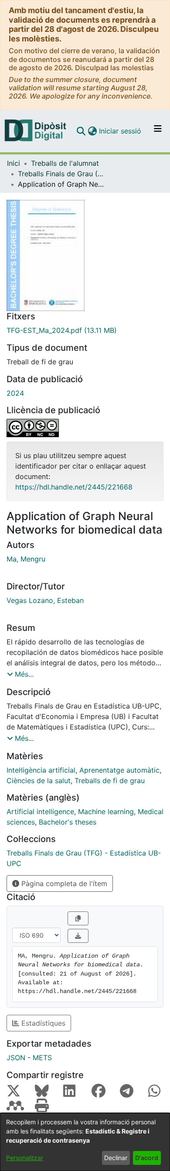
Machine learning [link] (106, 811)
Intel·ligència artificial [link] (41, 770)
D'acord (146, 1157)
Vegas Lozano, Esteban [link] (45, 600)
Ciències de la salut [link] (39, 780)
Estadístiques (42, 1023)
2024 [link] (15, 393)
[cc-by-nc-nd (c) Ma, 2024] (85, 428)
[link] (85, 330)
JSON (16, 1057)
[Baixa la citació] (78, 936)
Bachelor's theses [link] (67, 822)
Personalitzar (24, 1157)
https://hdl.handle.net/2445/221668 (74, 487)
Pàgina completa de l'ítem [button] (63, 883)
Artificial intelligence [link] (40, 811)
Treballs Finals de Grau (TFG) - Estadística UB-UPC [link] (61, 173)
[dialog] (85, 1142)
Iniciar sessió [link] (120, 131)
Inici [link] (13, 163)
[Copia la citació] (78, 918)
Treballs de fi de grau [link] (110, 780)
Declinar (115, 1157)
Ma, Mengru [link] (26, 559)
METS (42, 1057)
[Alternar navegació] (158, 131)
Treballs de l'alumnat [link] (65, 163)
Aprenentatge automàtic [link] (119, 770)
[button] (80, 131)
